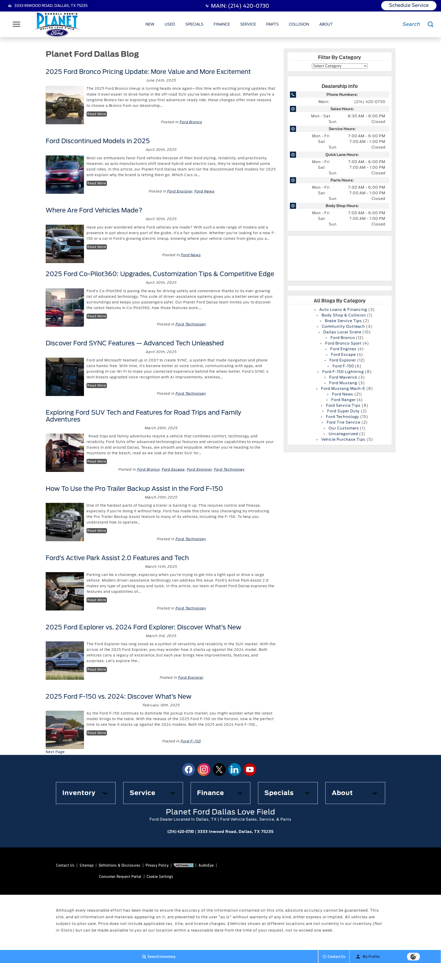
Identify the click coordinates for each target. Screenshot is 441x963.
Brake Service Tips (343, 321)
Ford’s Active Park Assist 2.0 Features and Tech (117, 558)
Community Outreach (343, 326)
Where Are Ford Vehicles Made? (94, 210)
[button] (85, 793)
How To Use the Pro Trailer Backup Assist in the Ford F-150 (134, 488)
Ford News (204, 191)
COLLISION (299, 24)
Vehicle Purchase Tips (343, 439)
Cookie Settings (160, 877)
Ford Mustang (343, 383)
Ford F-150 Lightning (343, 372)
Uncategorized (343, 434)
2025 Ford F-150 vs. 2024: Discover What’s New (118, 696)
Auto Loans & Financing (343, 310)
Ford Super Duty (343, 411)
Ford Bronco (190, 122)
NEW (149, 24)
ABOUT (326, 24)
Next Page (55, 752)
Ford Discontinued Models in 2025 (98, 141)
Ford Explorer (179, 191)
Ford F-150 (190, 741)
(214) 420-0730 (369, 102)
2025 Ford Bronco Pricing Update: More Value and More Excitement (148, 71)
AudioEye (206, 865)
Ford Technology (190, 324)
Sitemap (87, 865)
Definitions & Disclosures (120, 865)
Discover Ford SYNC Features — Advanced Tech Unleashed (135, 343)
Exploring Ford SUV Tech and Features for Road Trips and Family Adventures (143, 416)
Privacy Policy (157, 865)
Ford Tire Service (343, 422)
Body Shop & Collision (344, 315)
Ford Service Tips (343, 405)
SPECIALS (194, 24)
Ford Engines (343, 349)
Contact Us (65, 865)
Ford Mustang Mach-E (343, 389)
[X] (219, 769)
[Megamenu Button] (16, 24)
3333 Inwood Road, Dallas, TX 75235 (51, 6)
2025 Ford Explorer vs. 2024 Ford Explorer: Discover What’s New (143, 627)
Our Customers (344, 428)
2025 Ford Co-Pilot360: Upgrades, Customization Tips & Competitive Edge (160, 274)
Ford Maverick (343, 377)
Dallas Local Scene (342, 332)
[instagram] (204, 769)
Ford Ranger (343, 400)
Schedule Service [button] (409, 5)
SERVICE (248, 24)
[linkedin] (234, 769)
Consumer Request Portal (120, 877)
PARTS (272, 24)
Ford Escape (173, 469)
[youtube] (249, 769)
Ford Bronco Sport (343, 343)
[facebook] (188, 769)
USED (170, 24)
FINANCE (222, 24)
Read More (96, 114)
